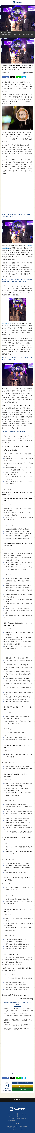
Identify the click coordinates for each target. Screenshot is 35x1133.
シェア (6, 77)
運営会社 (24, 1114)
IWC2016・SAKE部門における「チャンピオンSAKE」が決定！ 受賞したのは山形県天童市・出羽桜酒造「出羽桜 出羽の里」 (18, 1021)
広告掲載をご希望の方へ (23, 1118)
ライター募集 (11, 1118)
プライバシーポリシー (23, 1116)
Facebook (19, 1123)
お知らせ (8, 72)
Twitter (16, 1123)
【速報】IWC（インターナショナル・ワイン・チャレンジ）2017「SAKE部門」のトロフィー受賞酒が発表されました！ (18, 1010)
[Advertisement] (17, 194)
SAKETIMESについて (11, 1114)
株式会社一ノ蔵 (7, 323)
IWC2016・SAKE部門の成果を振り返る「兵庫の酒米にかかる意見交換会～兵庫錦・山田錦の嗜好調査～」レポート (18, 1015)
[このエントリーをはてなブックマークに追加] (23, 77)
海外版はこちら (11, 1120)
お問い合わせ (11, 1116)
